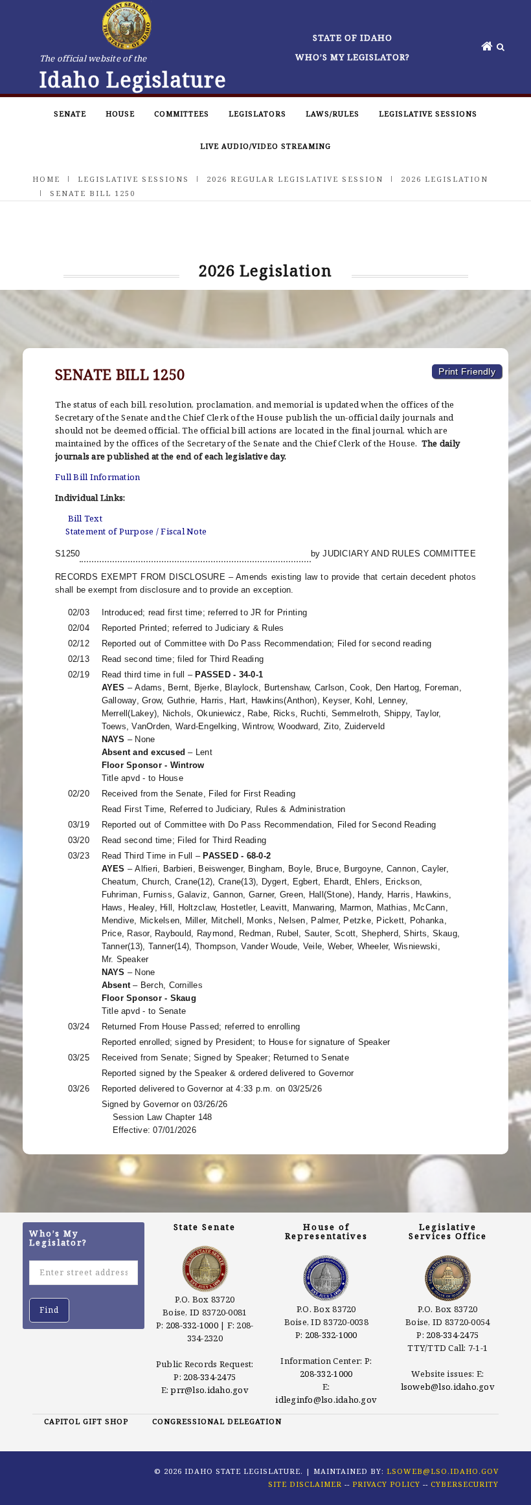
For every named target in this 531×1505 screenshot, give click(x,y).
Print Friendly (466, 371)
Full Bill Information (97, 477)
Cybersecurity (465, 1484)
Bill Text (85, 518)
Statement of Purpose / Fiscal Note (136, 531)
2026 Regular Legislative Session (295, 179)
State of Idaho (352, 37)
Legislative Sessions (428, 113)
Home (46, 179)
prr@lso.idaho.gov (209, 1390)
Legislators (257, 113)
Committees (181, 113)
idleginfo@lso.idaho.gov (326, 1399)
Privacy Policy (386, 1484)
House (120, 113)
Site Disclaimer (305, 1484)
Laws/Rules (332, 113)
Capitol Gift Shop (86, 1421)
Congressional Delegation (217, 1421)
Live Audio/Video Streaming (265, 146)
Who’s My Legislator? (352, 57)
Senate (70, 113)
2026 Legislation (444, 179)
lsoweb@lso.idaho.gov (448, 1386)
